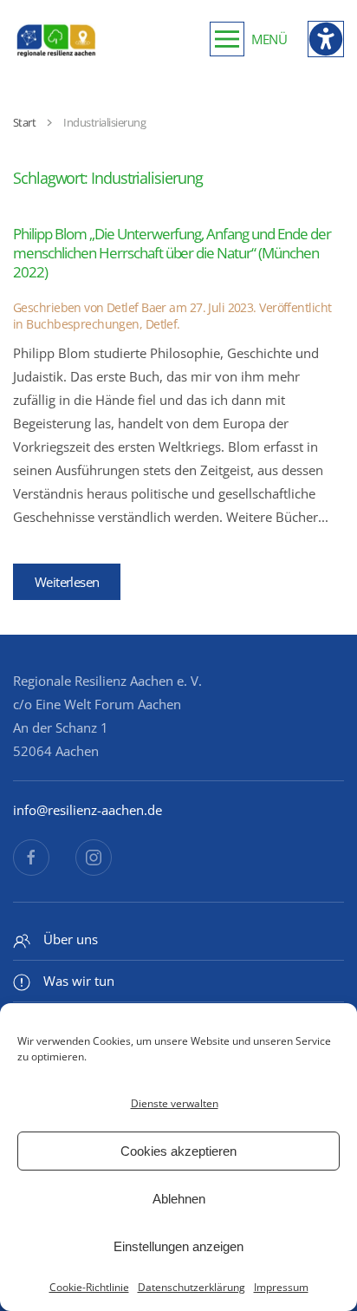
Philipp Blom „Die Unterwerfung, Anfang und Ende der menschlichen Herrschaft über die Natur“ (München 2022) (172, 253)
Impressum (281, 1287)
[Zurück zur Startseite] (56, 39)
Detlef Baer (136, 307)
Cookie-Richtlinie (89, 1287)
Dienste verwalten (174, 1103)
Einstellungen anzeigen (178, 1246)
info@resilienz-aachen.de (87, 810)
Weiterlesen (67, 581)
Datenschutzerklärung (191, 1287)
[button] (248, 39)
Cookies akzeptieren (178, 1151)
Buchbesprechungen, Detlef (101, 324)
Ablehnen (179, 1198)
